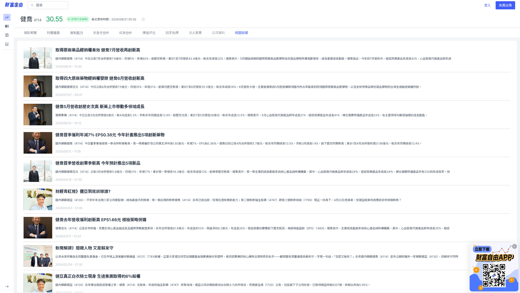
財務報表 (53, 33)
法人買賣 (195, 33)
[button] (7, 17)
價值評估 (148, 33)
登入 (487, 5)
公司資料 (218, 33)
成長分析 (125, 33)
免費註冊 (505, 5)
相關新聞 (241, 33)
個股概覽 (30, 33)
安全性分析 (101, 33)
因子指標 (172, 33)
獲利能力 (76, 33)
